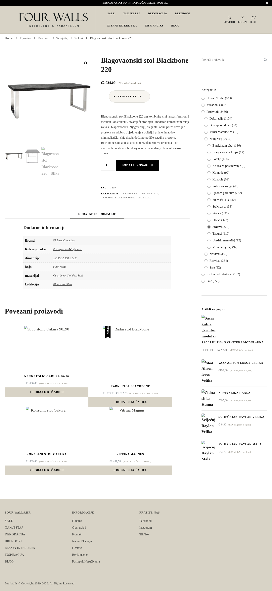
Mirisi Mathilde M (220, 132)
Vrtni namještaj (221, 247)
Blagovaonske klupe (225, 152)
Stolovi (144, 197)
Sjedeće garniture (223, 193)
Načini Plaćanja (82, 541)
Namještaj (130, 193)
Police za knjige (222, 186)
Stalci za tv (219, 206)
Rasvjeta (214, 260)
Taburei (217, 233)
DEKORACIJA (157, 13)
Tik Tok (144, 534)
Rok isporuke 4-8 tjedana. (67, 249)
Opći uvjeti (79, 527)
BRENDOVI (182, 13)
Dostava (77, 548)
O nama (77, 520)
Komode (217, 172)
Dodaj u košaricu (137, 165)
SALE (111, 13)
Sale (212, 267)
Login (242, 22)
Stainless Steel (75, 275)
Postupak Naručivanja (86, 561)
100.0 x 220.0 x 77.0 (64, 258)
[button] (85, 63)
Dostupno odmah (220, 125)
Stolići (216, 220)
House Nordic (215, 98)
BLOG (175, 25)
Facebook (145, 520)
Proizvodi (150, 193)
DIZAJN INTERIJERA (122, 25)
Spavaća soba (221, 199)
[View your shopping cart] (253, 18)
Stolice (216, 213)
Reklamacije (80, 554)
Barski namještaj (222, 145)
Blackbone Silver (62, 284)
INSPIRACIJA (154, 25)
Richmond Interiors (119, 197)
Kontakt (77, 534)
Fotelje (216, 159)
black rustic (59, 266)
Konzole (217, 179)
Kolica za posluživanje (226, 166)
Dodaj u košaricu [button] (48, 392)
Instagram (145, 527)
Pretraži (264, 60)
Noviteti (214, 254)
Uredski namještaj (223, 240)
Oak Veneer (59, 275)
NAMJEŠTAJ (131, 13)
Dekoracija (216, 118)
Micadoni (212, 105)
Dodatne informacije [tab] (97, 214)
